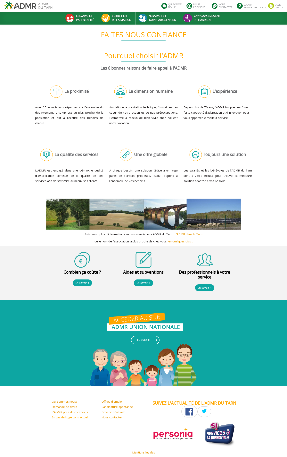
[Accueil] (20, 6)
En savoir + (82, 283)
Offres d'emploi (112, 401)
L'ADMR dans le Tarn (188, 234)
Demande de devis (64, 407)
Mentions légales (143, 452)
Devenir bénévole (113, 412)
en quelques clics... (180, 241)
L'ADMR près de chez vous (70, 412)
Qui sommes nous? (64, 401)
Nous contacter (112, 417)
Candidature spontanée (117, 407)
